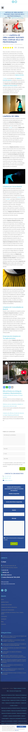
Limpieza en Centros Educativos (9, 607)
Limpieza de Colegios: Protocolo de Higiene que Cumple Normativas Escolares (13, 636)
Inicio (2, 599)
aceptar (21, 726)
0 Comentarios (19, 44)
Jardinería (3, 619)
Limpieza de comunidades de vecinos (18, 718)
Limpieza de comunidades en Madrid (9, 721)
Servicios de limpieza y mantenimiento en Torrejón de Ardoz (12, 665)
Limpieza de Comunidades (7, 610)
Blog (9, 17)
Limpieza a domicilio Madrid (14, 716)
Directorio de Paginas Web (15, 691)
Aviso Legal (20, 538)
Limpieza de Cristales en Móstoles (12, 703)
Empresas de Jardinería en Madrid (18, 710)
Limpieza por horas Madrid (11, 723)
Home (6, 17)
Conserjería (4, 616)
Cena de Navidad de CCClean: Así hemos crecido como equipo (13, 673)
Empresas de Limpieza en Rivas (13, 697)
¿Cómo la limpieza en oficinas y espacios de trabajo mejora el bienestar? (12, 669)
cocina (10, 127)
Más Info (17, 730)
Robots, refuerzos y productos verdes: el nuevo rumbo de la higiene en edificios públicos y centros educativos (13, 661)
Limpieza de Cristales (6, 604)
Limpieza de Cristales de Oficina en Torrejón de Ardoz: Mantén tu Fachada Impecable (13, 644)
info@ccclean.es (8, 480)
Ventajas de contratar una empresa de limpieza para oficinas (13, 648)
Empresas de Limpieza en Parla (8, 695)
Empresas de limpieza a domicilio (9, 713)
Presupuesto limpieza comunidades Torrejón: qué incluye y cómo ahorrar (13, 640)
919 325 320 (7, 476)
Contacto (3, 624)
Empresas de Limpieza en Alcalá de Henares (10, 708)
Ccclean (11, 44)
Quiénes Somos (5, 602)
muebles (8, 199)
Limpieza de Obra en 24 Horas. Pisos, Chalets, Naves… (12, 613)
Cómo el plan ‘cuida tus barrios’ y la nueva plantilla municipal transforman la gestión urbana (13, 656)
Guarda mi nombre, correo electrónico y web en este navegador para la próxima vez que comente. (14, 464)
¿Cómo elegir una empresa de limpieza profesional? (11, 652)
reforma (19, 197)
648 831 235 (7, 478)
